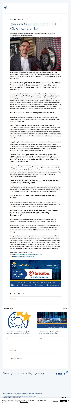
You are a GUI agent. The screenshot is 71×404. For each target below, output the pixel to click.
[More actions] (60, 20)
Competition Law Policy (21, 393)
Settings (55, 401)
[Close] (69, 401)
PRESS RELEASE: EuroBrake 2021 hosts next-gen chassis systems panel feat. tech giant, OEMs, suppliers (18, 332)
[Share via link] (23, 293)
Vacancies (32, 393)
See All (65, 308)
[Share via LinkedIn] (19, 293)
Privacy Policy (24, 402)
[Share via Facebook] (10, 293)
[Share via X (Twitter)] (14, 293)
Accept (63, 401)
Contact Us (38, 393)
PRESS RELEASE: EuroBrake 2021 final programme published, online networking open (50, 332)
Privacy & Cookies (8, 393)
